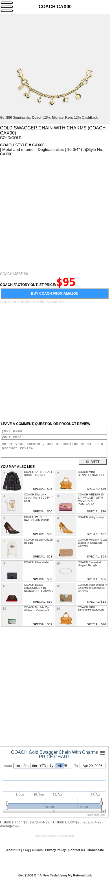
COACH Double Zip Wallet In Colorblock (37, 609)
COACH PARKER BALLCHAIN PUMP (36, 518)
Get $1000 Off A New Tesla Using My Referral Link (55, 875)
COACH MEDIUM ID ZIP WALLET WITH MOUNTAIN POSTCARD (91, 499)
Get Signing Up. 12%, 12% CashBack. (49, 118)
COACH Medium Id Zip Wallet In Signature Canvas (92, 542)
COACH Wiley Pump (91, 517)
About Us (13, 850)
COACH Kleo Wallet (37, 562)
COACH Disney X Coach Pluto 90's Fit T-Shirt (38, 497)
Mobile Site (95, 850)
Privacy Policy (55, 850)
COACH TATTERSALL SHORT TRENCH (38, 473)
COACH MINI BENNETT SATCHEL (91, 473)
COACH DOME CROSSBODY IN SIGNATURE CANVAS (38, 587)
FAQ (26, 850)
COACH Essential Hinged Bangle (89, 564)
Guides (37, 850)
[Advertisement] (55, 214)
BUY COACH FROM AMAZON (54, 294)
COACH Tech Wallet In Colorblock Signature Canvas (92, 587)
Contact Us (76, 850)
